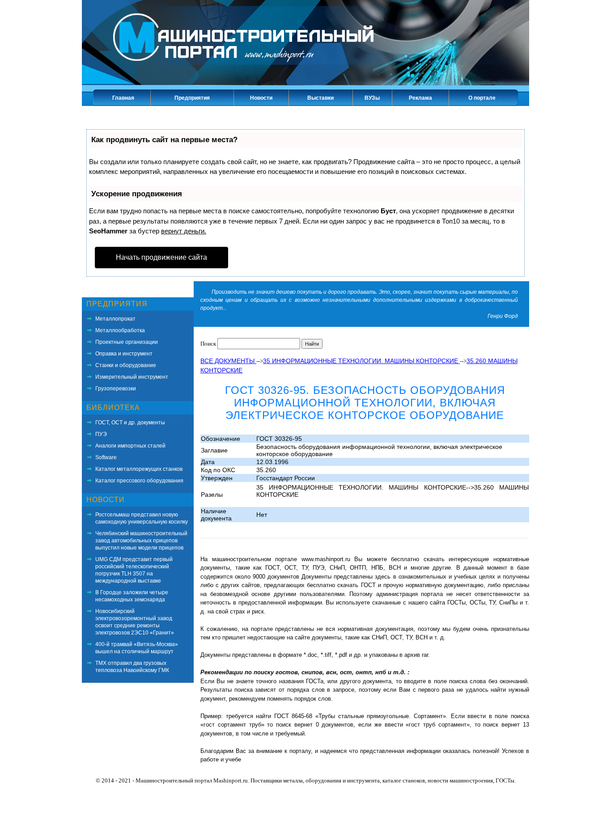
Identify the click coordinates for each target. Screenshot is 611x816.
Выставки (320, 98)
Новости (261, 98)
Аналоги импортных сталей (130, 446)
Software (106, 457)
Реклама (420, 98)
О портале (482, 98)
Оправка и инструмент (124, 354)
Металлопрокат (115, 319)
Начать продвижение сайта (161, 257)
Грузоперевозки (115, 388)
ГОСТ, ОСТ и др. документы (130, 422)
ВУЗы (372, 98)
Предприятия (192, 98)
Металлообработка (120, 330)
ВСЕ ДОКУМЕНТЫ (228, 360)
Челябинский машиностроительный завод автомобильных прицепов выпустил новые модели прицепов (141, 540)
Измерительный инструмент (131, 377)
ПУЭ (101, 434)
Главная (123, 98)
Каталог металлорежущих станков (138, 469)
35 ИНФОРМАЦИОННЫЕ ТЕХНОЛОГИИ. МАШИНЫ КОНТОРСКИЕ (361, 360)
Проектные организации (126, 342)
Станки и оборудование (125, 365)
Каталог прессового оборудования (139, 481)
